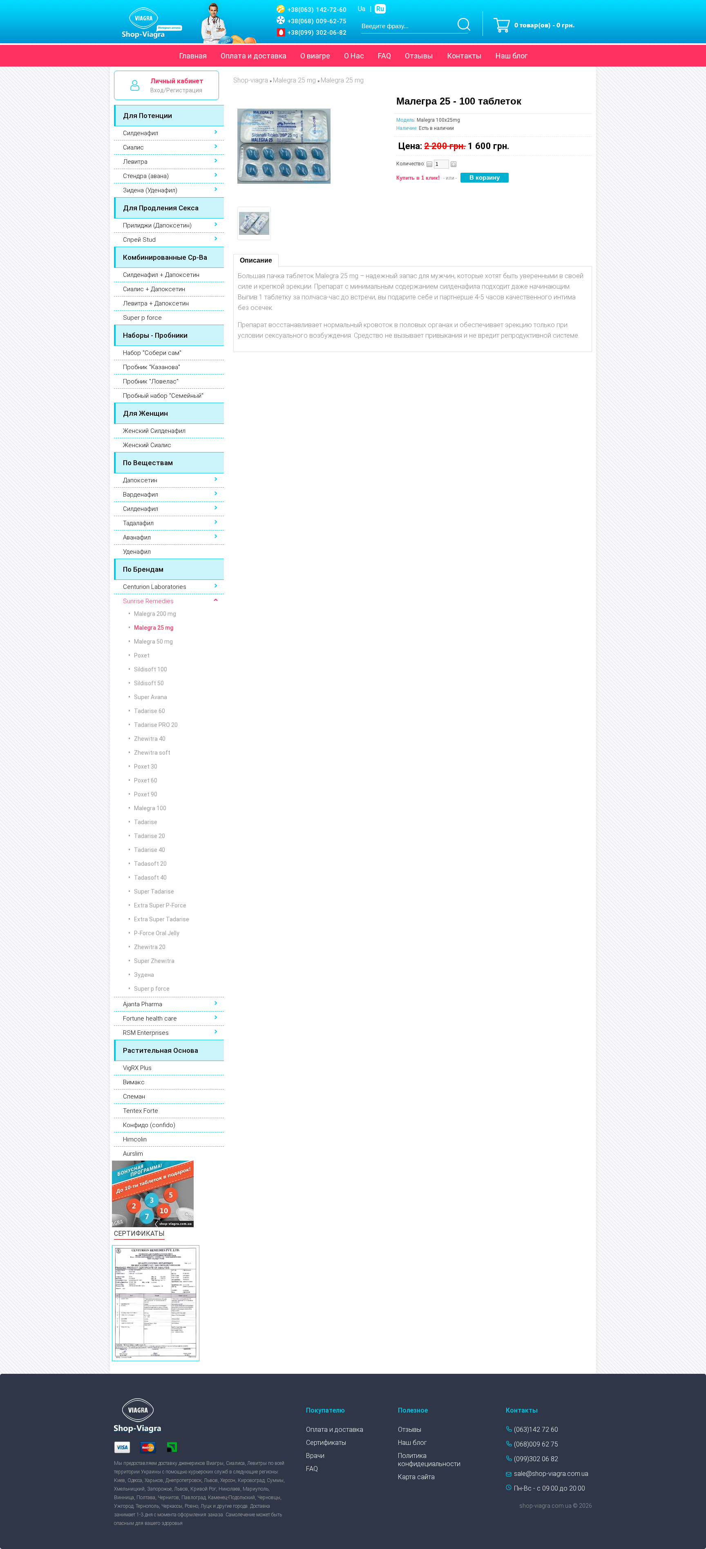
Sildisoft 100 (150, 669)
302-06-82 (316, 32)
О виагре (315, 55)
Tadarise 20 (149, 836)
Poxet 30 (145, 766)
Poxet (142, 655)
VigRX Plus (137, 1068)
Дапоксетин (140, 480)
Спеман (134, 1096)
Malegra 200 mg (155, 614)
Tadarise (145, 822)
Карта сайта (416, 1477)
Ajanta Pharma (142, 1004)
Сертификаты (326, 1442)
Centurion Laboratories (154, 587)
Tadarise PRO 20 (156, 725)
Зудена (144, 975)
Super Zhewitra (154, 961)
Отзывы (419, 55)
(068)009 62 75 (536, 1444)
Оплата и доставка (253, 55)
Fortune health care (150, 1018)
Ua (361, 9)
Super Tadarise (154, 891)
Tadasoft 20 (150, 863)
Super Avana (150, 697)
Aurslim (133, 1153)
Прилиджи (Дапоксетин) (157, 225)
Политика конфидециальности (429, 1460)
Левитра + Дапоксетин (156, 303)
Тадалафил (138, 523)
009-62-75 (316, 21)
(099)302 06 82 (536, 1459)
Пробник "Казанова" (151, 367)
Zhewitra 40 (149, 738)
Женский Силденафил (154, 431)
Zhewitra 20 (149, 947)
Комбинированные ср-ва (165, 257)
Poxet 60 (145, 780)
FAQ (384, 55)
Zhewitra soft (152, 752)
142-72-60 (316, 9)
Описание (256, 260)
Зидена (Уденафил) (150, 190)
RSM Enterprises (146, 1032)
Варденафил (140, 494)
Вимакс (134, 1082)
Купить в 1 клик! (418, 178)
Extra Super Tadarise (161, 919)
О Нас (354, 55)
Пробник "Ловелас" (151, 381)
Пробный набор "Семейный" (163, 395)
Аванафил (137, 537)
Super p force (142, 317)
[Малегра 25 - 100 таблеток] (284, 190)
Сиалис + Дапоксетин (154, 289)
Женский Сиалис (147, 445)
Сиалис (133, 147)
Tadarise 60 (149, 711)
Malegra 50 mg (153, 641)
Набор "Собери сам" (152, 353)
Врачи (315, 1456)
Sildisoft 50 (149, 683)
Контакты (464, 55)
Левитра (135, 161)
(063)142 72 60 (536, 1429)
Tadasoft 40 (150, 877)
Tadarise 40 (149, 850)
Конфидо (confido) (149, 1125)
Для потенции (147, 115)
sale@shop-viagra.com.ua (551, 1474)
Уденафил (137, 551)
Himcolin (135, 1139)
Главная (193, 55)
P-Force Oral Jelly (156, 933)
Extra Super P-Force (160, 905)
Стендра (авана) (146, 176)
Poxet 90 (145, 794)
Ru (380, 9)
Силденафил (140, 133)
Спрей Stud (139, 239)
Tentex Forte (140, 1110)
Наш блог (511, 55)
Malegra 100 (150, 808)
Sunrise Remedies (148, 601)
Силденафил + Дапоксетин (161, 275)
